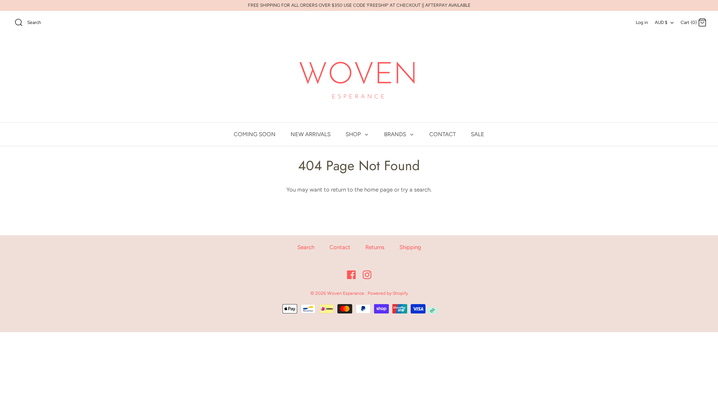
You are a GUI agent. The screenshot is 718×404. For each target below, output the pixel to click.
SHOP (354, 134)
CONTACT (442, 134)
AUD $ (661, 22)
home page (378, 189)
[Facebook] (351, 274)
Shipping (410, 247)
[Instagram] (367, 274)
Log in (642, 22)
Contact (339, 247)
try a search (415, 189)
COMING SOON (255, 134)
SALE (477, 134)
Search (305, 247)
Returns (374, 247)
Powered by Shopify (388, 293)
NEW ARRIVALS (311, 134)
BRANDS (396, 134)
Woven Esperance (346, 293)
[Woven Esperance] (359, 79)
